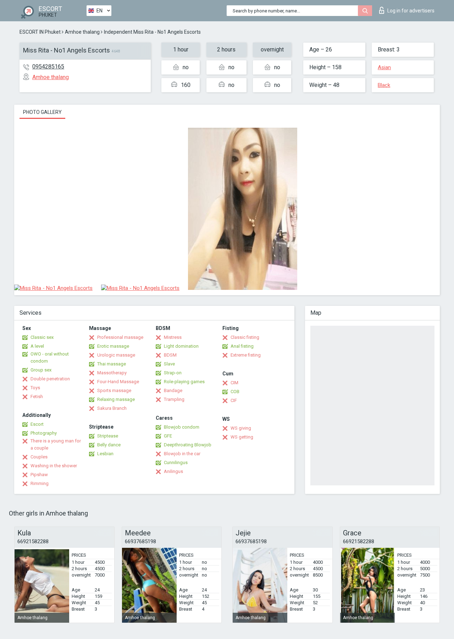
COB (235, 391)
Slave (169, 364)
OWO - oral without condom (50, 357)
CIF (234, 400)
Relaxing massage (116, 399)
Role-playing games (184, 381)
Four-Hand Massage (118, 381)
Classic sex (42, 337)
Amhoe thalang (82, 32)
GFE (168, 436)
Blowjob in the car (182, 453)
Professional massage (120, 337)
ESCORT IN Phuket (40, 32)
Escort (37, 424)
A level (37, 346)
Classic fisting (245, 337)
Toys (35, 387)
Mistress (173, 337)
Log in (410, 10)
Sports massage (114, 390)
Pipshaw (39, 474)
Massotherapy (112, 372)
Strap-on (173, 372)
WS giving (241, 428)
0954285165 (48, 66)
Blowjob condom (181, 427)
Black (384, 85)
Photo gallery (42, 112)
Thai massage (111, 364)
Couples (39, 456)
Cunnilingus (176, 462)
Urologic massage (116, 355)
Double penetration (50, 378)
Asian (384, 67)
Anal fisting (242, 346)
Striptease (107, 436)
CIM (234, 382)
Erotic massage (113, 346)
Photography (44, 433)
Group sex (41, 370)
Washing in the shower (54, 465)
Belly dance (109, 444)
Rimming (40, 483)
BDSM (170, 355)
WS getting (242, 437)
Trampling (174, 399)
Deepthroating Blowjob (187, 444)
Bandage (173, 390)
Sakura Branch (112, 408)
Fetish (37, 396)
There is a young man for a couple (56, 444)
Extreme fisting (246, 355)
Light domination (181, 346)
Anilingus (173, 471)
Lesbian (105, 453)
